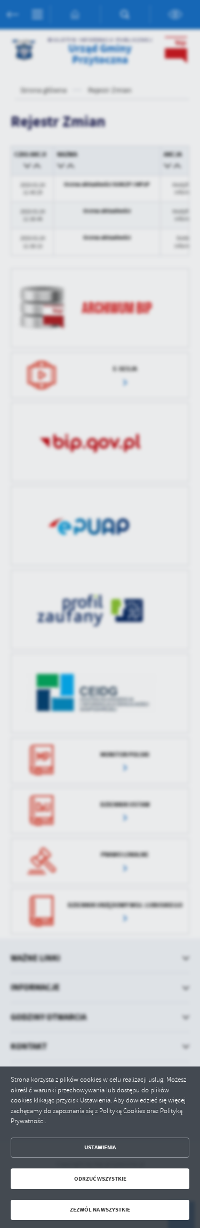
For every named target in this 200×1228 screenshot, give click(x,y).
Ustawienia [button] (100, 1147)
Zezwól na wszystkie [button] (100, 1210)
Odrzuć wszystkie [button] (100, 1179)
